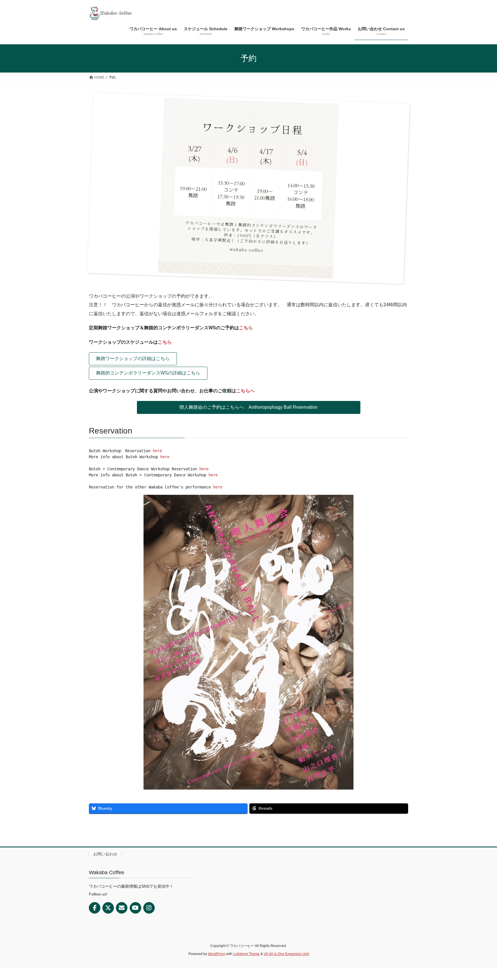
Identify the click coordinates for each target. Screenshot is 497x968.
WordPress (216, 954)
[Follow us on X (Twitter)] (108, 908)
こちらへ (245, 390)
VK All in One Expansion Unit (286, 954)
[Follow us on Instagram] (149, 908)
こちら (246, 327)
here (157, 450)
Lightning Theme (246, 954)
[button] (133, 358)
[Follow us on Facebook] (94, 908)
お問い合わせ (105, 854)
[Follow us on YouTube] (135, 908)
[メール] (121, 908)
